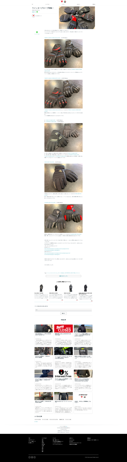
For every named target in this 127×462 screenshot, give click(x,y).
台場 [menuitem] (42, 441)
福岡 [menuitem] (42, 451)
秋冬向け (62, 272)
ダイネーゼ (77, 272)
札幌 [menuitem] (42, 439)
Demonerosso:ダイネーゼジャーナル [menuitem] (75, 442)
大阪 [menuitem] (42, 447)
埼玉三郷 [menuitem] (43, 444)
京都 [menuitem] (42, 448)
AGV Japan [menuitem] (71, 441)
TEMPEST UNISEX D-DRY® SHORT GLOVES (52, 78)
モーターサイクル (54, 272)
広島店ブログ (34, 11)
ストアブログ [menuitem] (47, 4)
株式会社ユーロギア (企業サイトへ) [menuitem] (92, 439)
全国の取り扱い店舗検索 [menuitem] (73, 444)
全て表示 (36, 421)
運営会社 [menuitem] (94, 4)
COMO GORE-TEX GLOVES (49, 162)
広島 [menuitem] (42, 450)
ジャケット (68, 419)
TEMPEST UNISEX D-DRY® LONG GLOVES (52, 37)
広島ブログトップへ (63, 276)
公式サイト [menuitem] (78, 4)
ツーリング (49, 272)
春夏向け (62, 419)
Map (66, 426)
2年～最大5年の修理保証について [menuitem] (58, 441)
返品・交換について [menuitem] (56, 439)
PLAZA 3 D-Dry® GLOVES (50, 120)
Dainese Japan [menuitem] (71, 439)
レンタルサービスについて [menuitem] (57, 442)
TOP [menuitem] (32, 4)
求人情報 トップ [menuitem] (31, 442)
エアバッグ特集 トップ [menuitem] (32, 441)
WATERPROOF (67, 272)
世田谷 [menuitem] (43, 442)
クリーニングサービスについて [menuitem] (57, 444)
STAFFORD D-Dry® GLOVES (51, 121)
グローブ (59, 272)
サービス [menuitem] (63, 4)
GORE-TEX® (73, 272)
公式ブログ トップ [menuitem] (31, 439)
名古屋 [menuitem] (43, 445)
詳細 (47, 299)
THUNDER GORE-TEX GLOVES (50, 202)
